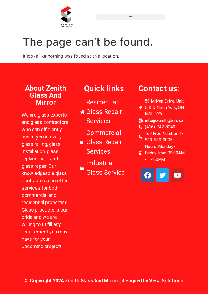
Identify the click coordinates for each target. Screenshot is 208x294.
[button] (130, 17)
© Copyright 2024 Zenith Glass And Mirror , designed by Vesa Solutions (104, 280)
